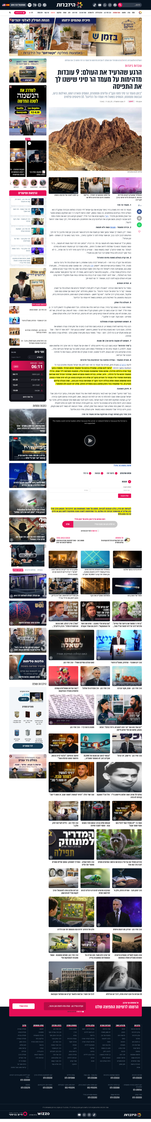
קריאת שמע (22, 1048)
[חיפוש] (120, 5)
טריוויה (92, 1051)
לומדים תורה (73, 1029)
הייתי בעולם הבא (105, 1061)
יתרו (92, 265)
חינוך (75, 1048)
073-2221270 (25, 1087)
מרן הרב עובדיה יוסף (55, 1032)
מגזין (129, 12)
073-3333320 (25, 1080)
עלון (69, 12)
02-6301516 (137, 1089)
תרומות (53, 12)
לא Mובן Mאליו (105, 1032)
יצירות (92, 1058)
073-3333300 (114, 1087)
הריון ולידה (40, 1051)
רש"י (107, 216)
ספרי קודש (73, 1061)
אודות (138, 1067)
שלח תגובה (124, 496)
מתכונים (41, 1032)
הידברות (137, 1025)
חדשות (124, 12)
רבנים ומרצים (56, 1025)
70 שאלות (91, 12)
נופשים (138, 1051)
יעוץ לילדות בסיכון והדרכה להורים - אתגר (20, 1076)
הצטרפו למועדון (18, 13)
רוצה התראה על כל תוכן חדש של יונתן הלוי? (90, 519)
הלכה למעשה (106, 1039)
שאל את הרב (82, 12)
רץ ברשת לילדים (89, 1032)
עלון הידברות (136, 1035)
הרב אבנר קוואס (56, 1061)
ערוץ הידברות (136, 1032)
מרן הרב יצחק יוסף (55, 1035)
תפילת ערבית (22, 1035)
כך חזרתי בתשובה (105, 1055)
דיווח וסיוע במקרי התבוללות (66, 1085)
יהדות (123, 1029)
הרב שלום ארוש (56, 1058)
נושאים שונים (72, 1025)
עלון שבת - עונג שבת (90, 1075)
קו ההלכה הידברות (113, 1085)
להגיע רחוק (106, 1051)
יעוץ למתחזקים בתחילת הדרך (43, 1075)
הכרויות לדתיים (72, 1058)
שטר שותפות (116, 12)
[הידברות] (69, 5)
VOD (133, 12)
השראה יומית (106, 1058)
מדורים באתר (120, 1025)
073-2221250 (114, 1097)
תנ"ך (75, 1032)
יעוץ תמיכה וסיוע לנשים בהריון (88, 1085)
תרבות (123, 1051)
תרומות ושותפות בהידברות (111, 1075)
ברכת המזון (22, 1042)
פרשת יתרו (110, 473)
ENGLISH (40, 12)
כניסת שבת (136, 1048)
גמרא (75, 1035)
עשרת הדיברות (72, 1039)
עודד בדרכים (106, 1029)
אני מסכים (89, 531)
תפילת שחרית (21, 1029)
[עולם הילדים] (44, 5)
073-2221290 (47, 1087)
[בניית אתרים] (43, 1115)
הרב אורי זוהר (57, 1055)
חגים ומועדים (121, 1061)
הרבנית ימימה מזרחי (37, 1042)
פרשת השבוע (121, 1058)
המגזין (123, 1032)
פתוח (108, 1042)
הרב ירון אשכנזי (56, 1048)
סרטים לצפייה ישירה (88, 1039)
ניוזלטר (138, 1039)
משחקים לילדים (89, 1045)
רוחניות (123, 1042)
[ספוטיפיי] (29, 5)
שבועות (97, 473)
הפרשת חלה (40, 1058)
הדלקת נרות (40, 1039)
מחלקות (59, 12)
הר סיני (85, 473)
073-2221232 (47, 1078)
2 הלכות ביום (136, 1042)
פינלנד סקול (73, 1042)
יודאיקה (74, 1064)
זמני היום (74, 12)
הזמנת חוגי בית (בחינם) (45, 1085)
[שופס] (39, 5)
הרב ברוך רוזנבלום (55, 1051)
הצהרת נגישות (135, 1064)
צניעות (41, 1045)
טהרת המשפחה (38, 1035)
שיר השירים (22, 1058)
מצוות (113, 227)
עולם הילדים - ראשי (88, 1029)
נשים (123, 1039)
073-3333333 (137, 1097)
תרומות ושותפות (135, 1055)
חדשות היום (121, 1035)
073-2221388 (92, 1078)
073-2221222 (137, 1078)
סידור (24, 1025)
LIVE (32, 12)
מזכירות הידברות (137, 1075)
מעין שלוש (23, 1045)
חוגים (92, 1061)
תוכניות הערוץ (105, 1025)
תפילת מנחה (22, 1032)
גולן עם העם (106, 1045)
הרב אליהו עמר (56, 1064)
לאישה (41, 1029)
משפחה (122, 1045)
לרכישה (23, 699)
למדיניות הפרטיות (86, 531)
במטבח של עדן (105, 1035)
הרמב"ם (123, 364)
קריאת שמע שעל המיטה (18, 1067)
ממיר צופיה (138, 1095)
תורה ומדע (122, 1048)
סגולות (75, 1045)
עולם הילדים (99, 12)
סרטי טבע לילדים (89, 1055)
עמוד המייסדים (135, 1061)
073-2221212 (115, 1078)
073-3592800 (70, 1078)
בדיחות (92, 1035)
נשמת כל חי (22, 1061)
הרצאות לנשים (39, 1055)
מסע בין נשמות (105, 1048)
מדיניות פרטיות (135, 1029)
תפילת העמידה (21, 1039)
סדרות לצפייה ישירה (88, 1042)
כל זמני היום (28, 397)
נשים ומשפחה (38, 1025)
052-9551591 (92, 1087)
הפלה (42, 1048)
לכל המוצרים (28, 746)
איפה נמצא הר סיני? (122, 465)
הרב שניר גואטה (56, 1045)
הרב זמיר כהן (107, 12)
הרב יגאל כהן (57, 1042)
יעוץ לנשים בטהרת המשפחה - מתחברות (132, 1086)
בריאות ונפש (73, 1051)
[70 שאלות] (34, 5)
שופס (64, 12)
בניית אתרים (33, 1115)
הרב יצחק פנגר (56, 1039)
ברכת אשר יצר (21, 1064)
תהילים (24, 1051)
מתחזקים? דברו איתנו (18, 5)
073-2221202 (92, 1097)
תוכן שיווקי (122, 1064)
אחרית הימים (73, 1055)
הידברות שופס (135, 1058)
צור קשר (46, 12)
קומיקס (92, 1048)
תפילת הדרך (22, 1055)
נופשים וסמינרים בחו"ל (90, 1095)
